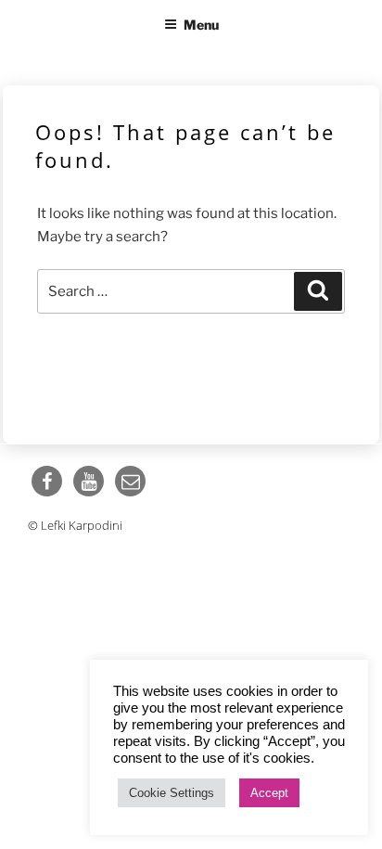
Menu (201, 24)
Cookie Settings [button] (171, 793)
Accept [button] (269, 793)
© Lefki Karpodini (75, 525)
